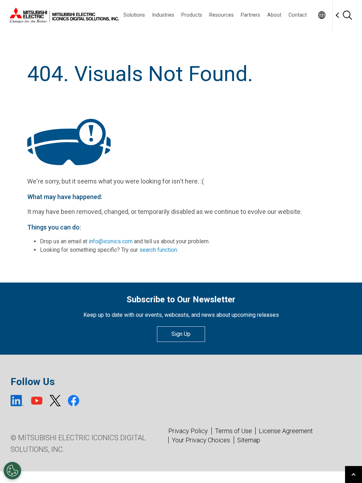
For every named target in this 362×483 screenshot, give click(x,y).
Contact (297, 15)
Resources (221, 15)
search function (158, 249)
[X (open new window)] (55, 400)
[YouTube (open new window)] (36, 400)
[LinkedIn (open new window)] (17, 400)
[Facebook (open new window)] (73, 400)
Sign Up (181, 334)
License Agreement (286, 431)
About (274, 15)
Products (191, 15)
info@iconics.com (111, 241)
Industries (163, 15)
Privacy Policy (188, 431)
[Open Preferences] (12, 470)
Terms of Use (233, 431)
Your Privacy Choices (201, 440)
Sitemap (248, 440)
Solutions (134, 15)
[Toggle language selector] (321, 15)
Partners (250, 15)
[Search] (347, 15)
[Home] (63, 15)
